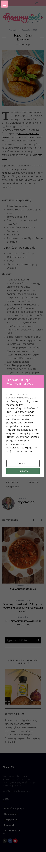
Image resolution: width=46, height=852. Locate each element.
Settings (23, 463)
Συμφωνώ (23, 470)
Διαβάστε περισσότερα (19, 451)
